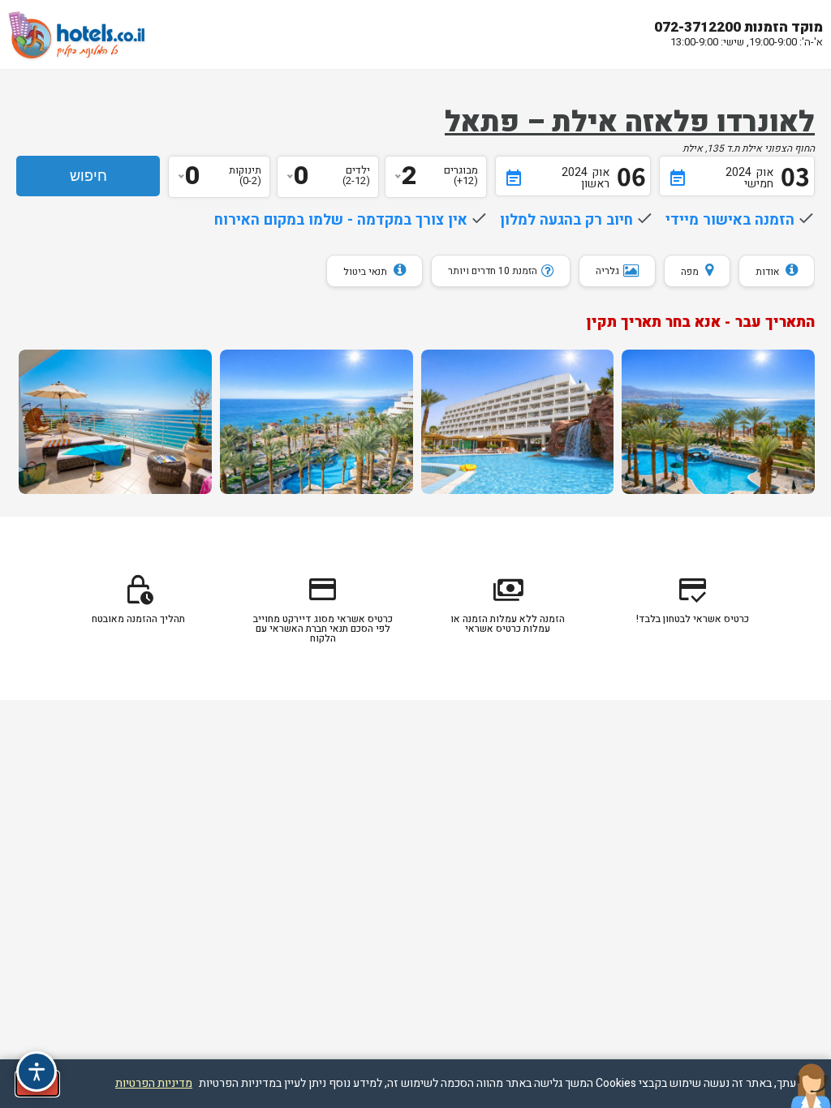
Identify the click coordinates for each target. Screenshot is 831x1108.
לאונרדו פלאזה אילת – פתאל (630, 122)
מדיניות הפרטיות (153, 1083)
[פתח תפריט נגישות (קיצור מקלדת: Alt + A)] (36, 1071)
